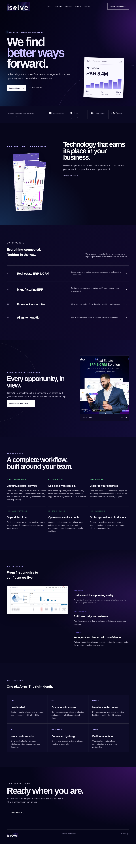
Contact (87, 6)
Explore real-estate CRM (20, 403)
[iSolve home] (18, 6)
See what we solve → (36, 88)
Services (68, 6)
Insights (78, 6)
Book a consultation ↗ (118, 6)
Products (58, 6)
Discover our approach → (72, 175)
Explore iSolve (16, 88)
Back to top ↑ (125, 834)
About (49, 6)
